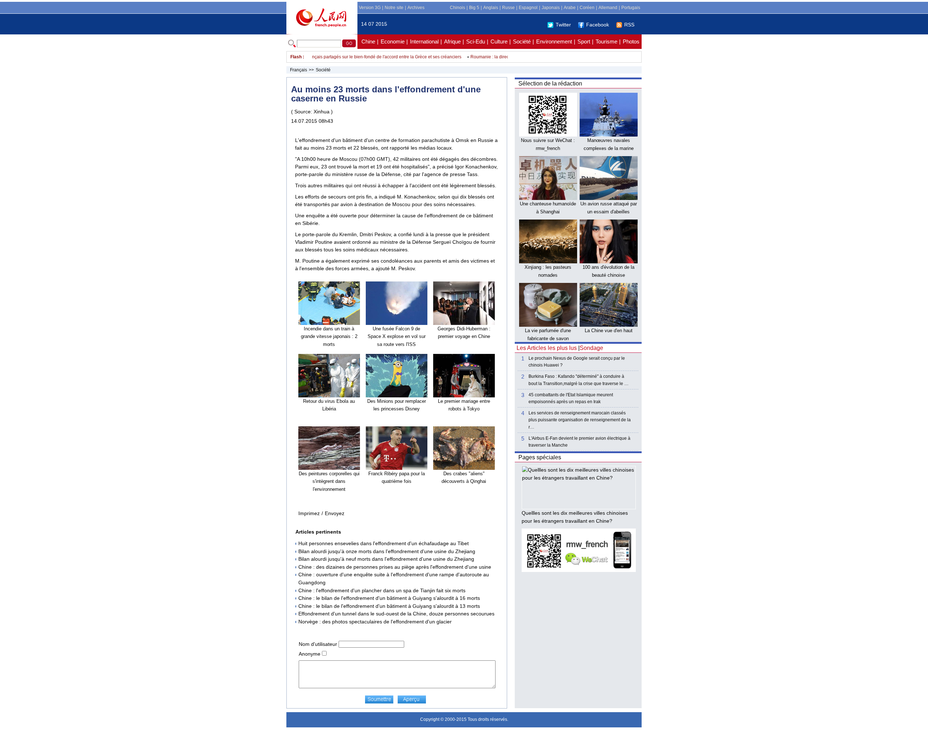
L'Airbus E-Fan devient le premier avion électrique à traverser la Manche (579, 442)
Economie (393, 41)
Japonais (551, 7)
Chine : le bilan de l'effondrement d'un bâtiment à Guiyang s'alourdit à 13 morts (389, 606)
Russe (508, 7)
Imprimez (309, 513)
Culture (499, 41)
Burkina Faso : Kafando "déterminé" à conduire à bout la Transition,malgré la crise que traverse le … (579, 380)
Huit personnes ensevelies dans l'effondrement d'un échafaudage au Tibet (383, 543)
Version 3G (370, 7)
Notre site (394, 7)
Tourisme (606, 41)
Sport (583, 41)
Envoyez (334, 513)
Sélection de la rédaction (550, 83)
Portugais (630, 7)
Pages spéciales (539, 457)
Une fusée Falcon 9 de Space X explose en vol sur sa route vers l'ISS (397, 336)
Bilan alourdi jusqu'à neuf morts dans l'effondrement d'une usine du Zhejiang (386, 559)
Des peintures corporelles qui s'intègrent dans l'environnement (329, 481)
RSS (629, 25)
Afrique (452, 41)
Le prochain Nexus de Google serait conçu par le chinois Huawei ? (577, 362)
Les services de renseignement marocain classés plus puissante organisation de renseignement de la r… (580, 419)
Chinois (457, 7)
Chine (368, 41)
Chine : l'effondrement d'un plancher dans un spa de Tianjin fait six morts (381, 590)
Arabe (570, 7)
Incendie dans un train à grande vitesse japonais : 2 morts (329, 336)
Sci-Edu (475, 41)
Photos (631, 41)
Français (298, 69)
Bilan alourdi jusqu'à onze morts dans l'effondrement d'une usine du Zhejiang (386, 551)
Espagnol (528, 7)
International (424, 41)
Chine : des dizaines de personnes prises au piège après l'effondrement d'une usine (394, 567)
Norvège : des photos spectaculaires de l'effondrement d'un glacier (375, 622)
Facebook (597, 25)
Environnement (554, 41)
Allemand (607, 7)
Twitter (563, 25)
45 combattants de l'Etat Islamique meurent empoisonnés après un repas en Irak (571, 398)
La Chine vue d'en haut (609, 330)
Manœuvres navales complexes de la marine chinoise (609, 148)
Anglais (490, 7)
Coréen (587, 7)
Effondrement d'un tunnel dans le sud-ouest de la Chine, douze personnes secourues (396, 614)
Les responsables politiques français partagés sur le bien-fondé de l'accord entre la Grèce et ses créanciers (343, 56)
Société (522, 41)
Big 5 (474, 7)
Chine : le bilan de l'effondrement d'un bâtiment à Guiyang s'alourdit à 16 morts (389, 598)
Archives (415, 7)
